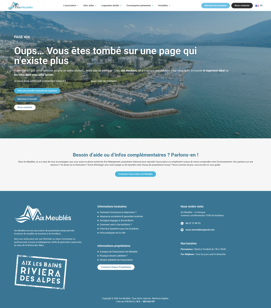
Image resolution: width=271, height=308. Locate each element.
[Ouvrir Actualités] (170, 5)
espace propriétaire (78, 81)
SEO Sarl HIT (149, 301)
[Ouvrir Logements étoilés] (121, 5)
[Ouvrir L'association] (78, 5)
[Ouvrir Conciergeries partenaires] (153, 5)
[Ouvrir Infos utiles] (96, 5)
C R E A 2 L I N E (132, 301)
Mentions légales (160, 298)
